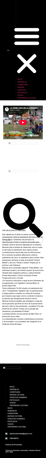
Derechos (24, 13)
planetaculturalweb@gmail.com (21, 434)
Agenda (23, 10)
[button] (26, 50)
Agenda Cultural (17, 395)
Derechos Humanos (18, 397)
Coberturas (25, 8)
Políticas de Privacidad (13, 445)
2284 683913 (14, 438)
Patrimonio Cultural (29, 21)
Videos (23, 18)
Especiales (24, 16)
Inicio (22, 2)
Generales (24, 5)
